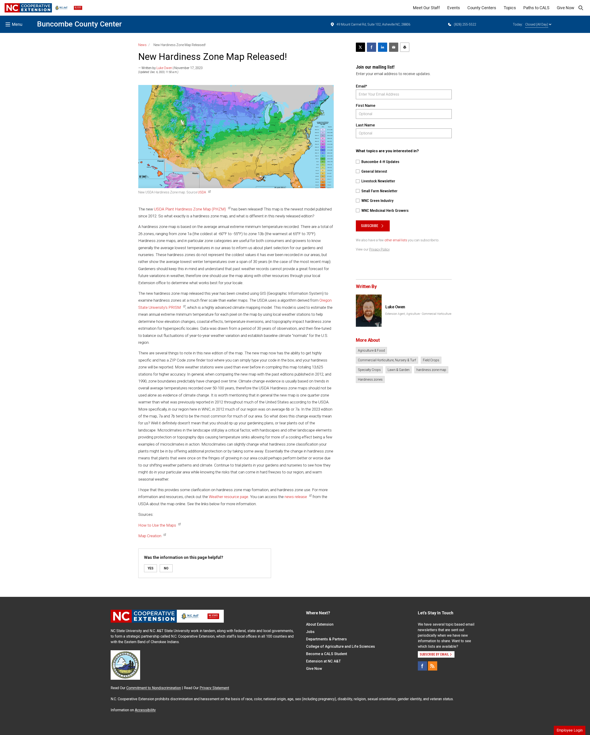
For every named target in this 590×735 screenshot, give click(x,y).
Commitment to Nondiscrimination (153, 688)
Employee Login (570, 730)
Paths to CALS (536, 7)
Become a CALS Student (326, 654)
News (142, 45)
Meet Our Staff (426, 7)
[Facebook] (422, 666)
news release (296, 496)
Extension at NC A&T (323, 661)
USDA (202, 192)
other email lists (395, 240)
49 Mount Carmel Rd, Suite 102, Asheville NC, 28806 (373, 24)
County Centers (481, 7)
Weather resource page (228, 496)
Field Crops (431, 360)
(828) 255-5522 (465, 24)
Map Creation (149, 536)
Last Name (365, 125)
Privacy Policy (379, 249)
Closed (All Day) (536, 24)
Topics (510, 7)
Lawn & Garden (399, 370)
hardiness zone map (431, 370)
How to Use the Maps (157, 525)
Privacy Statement (214, 688)
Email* (361, 86)
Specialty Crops (369, 370)
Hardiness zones (370, 379)
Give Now (565, 7)
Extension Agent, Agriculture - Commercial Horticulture (418, 313)
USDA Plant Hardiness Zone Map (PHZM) (190, 209)
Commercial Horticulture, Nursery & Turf (387, 360)
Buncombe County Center (79, 24)
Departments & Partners (326, 639)
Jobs (310, 632)
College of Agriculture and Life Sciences (340, 646)
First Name (365, 105)
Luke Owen (164, 68)
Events (453, 7)
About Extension (319, 624)
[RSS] (432, 666)
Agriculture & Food (371, 350)
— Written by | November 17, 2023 (170, 68)
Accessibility (145, 710)
